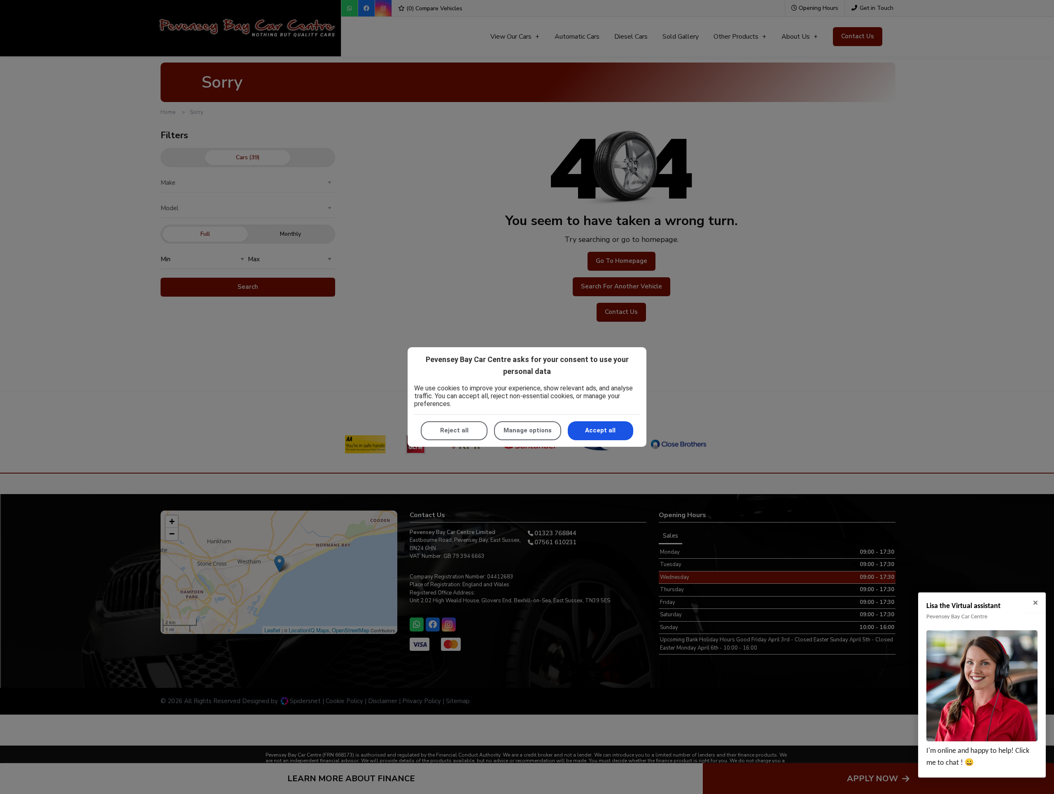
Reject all (454, 430)
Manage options (528, 430)
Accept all (600, 430)
